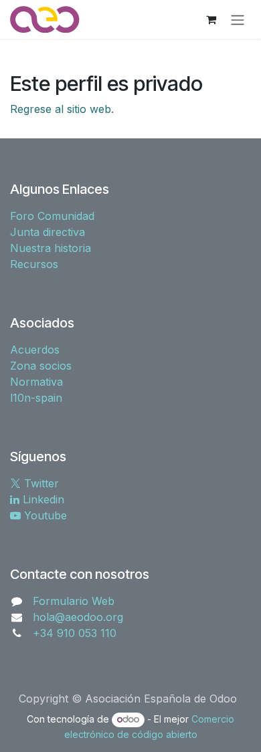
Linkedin (41, 499)
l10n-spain (36, 397)
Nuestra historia (50, 248)
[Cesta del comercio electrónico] (210, 19)
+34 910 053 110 (74, 633)
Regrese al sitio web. (62, 109)
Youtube (44, 515)
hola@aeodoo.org (78, 617)
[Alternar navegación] (237, 19)
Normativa (36, 381)
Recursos (34, 264)
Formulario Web (73, 601)
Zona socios (41, 365)
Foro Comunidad (52, 216)
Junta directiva (47, 232)
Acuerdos (35, 349)
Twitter (40, 483)
